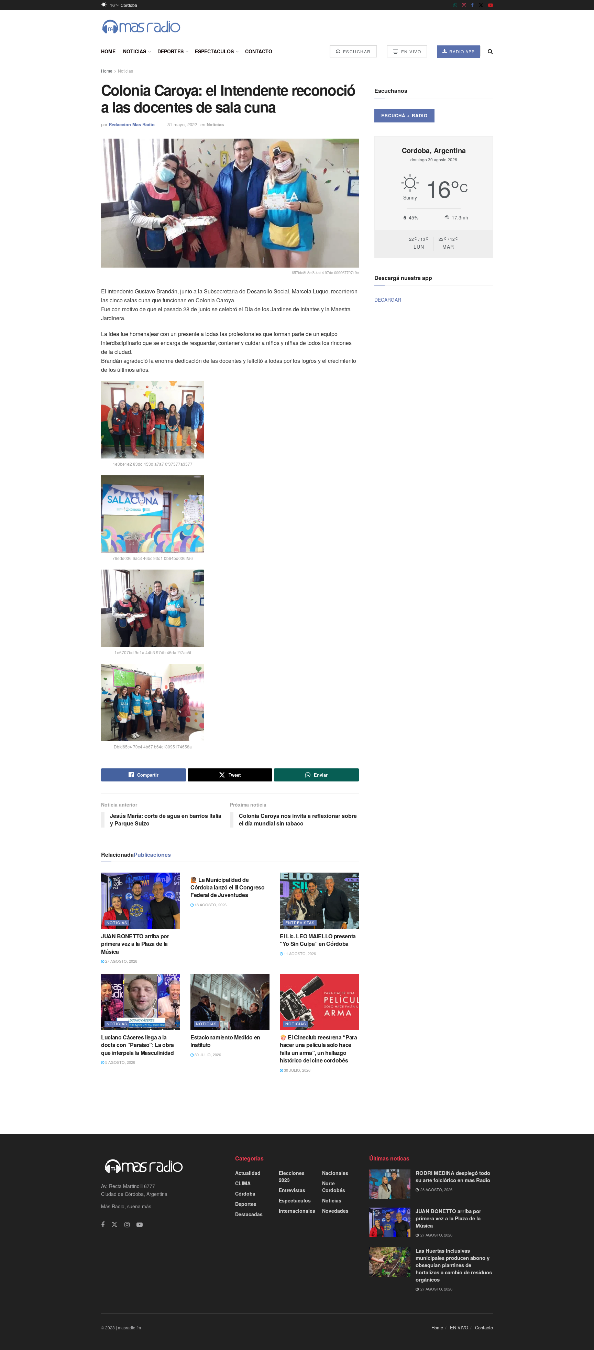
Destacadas (249, 1214)
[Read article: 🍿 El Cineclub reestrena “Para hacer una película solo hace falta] (319, 1002)
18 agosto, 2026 (210, 904)
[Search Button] (490, 51)
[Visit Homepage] (141, 26)
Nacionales (335, 1172)
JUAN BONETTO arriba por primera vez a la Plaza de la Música (135, 943)
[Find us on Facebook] (472, 5)
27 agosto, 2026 (120, 961)
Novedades (335, 1210)
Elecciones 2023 (292, 1176)
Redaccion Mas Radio (132, 124)
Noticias (134, 51)
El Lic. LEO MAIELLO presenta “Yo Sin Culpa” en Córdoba (318, 940)
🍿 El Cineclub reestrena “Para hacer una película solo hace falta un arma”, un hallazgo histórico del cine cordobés (318, 1048)
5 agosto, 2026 (119, 1062)
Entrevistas (300, 922)
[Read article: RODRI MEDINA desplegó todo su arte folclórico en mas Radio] (389, 1184)
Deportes (170, 51)
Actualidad (248, 1172)
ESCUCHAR (356, 51)
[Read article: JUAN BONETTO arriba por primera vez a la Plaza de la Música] (140, 901)
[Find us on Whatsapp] (455, 5)
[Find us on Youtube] (490, 5)
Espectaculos (214, 51)
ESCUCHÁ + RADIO (404, 115)
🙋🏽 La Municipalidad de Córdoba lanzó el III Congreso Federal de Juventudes (227, 887)
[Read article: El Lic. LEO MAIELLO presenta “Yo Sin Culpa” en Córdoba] (319, 901)
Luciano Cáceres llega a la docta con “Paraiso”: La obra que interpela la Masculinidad (137, 1045)
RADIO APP (461, 51)
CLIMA (243, 1183)
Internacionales (297, 1210)
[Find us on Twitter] (480, 5)
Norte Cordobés (333, 1187)
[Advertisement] (297, 1103)
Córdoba (245, 1193)
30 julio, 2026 (207, 1054)
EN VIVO (410, 51)
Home (108, 51)
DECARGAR (387, 299)
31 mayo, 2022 (182, 124)
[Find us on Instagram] (464, 5)
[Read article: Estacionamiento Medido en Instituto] (230, 1002)
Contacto (258, 51)
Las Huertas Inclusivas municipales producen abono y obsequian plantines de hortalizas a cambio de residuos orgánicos (454, 1265)
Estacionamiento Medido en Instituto (225, 1041)
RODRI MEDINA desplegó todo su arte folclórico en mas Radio (453, 1176)
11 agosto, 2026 (299, 953)
